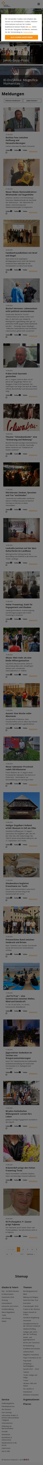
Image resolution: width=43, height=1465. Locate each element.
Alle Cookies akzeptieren (21, 37)
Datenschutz (28, 32)
